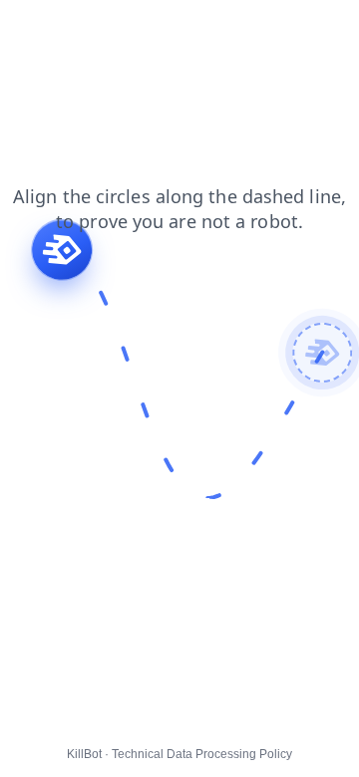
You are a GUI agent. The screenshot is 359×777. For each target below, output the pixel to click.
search (86, 29)
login (147, 29)
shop (29, 49)
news (201, 29)
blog (27, 29)
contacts (268, 29)
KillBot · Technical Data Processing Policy (179, 754)
